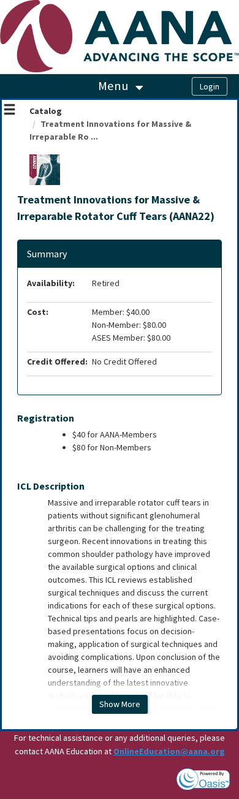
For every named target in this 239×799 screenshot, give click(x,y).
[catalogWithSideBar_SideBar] (9, 111)
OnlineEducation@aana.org (169, 751)
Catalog (45, 110)
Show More (119, 704)
